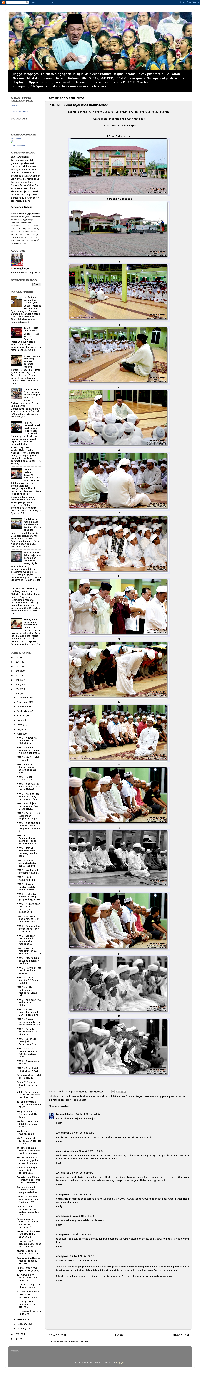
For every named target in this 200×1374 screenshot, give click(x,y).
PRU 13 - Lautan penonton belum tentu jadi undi (27, 863)
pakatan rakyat (177, 1096)
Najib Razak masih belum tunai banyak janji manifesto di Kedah (32, 524)
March (21, 1319)
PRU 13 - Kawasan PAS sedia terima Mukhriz (29, 1002)
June (20, 724)
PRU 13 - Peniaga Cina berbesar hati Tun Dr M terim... (28, 928)
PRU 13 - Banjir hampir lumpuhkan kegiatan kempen (29, 816)
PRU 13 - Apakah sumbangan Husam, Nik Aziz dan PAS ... (29, 750)
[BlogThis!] (116, 1091)
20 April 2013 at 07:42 (82, 1132)
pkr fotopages (57, 1099)
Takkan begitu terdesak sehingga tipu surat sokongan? (28, 1223)
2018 (17, 670)
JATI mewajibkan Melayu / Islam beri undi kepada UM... (28, 1150)
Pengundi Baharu (65, 1114)
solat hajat (80, 1099)
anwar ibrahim (80, 1096)
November (23, 701)
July (19, 720)
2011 (17, 1338)
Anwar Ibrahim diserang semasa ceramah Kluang (32, 361)
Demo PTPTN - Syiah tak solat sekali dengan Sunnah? (32, 393)
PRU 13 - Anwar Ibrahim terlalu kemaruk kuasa (26, 887)
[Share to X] (118, 1091)
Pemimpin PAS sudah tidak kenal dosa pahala (28, 1124)
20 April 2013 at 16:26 (82, 1194)
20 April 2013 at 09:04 (91, 1151)
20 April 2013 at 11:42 (82, 1172)
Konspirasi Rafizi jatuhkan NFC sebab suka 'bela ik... (29, 1244)
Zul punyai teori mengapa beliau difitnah (27, 1304)
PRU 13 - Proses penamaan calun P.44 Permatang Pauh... (27, 1052)
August (21, 715)
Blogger (120, 1362)
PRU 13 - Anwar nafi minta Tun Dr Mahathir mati (27, 740)
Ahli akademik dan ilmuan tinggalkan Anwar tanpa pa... (28, 1160)
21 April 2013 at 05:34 (82, 1215)
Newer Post (57, 1335)
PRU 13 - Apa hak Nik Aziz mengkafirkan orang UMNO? (28, 786)
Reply (59, 1122)
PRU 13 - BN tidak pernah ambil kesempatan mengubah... (26, 939)
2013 (17, 693)
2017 (17, 675)
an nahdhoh (64, 1096)
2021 (17, 661)
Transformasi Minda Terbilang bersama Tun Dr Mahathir (28, 1180)
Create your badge (18, 145)
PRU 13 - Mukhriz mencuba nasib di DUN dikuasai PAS (27, 1012)
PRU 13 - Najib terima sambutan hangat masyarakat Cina (28, 796)
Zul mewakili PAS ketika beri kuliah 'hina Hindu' (27, 1277)
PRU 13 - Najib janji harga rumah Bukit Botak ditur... (28, 806)
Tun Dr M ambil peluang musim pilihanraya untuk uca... (28, 1210)
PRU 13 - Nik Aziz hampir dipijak (26, 878)
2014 (17, 689)
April (20, 733)
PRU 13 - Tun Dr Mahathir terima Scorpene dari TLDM (29, 951)
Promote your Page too (19, 111)
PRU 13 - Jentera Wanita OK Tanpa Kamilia (28, 980)
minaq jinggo (136, 1096)
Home (119, 1335)
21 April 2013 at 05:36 (82, 1234)
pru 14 (69, 1099)
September (23, 711)
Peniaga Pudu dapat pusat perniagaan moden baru (31, 623)
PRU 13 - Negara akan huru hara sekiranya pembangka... (28, 907)
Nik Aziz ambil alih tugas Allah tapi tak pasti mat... (29, 1141)
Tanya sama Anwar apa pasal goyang (28, 1269)
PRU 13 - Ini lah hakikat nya (25, 778)
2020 (17, 666)
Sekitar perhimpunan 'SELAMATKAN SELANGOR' (28, 1234)
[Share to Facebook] (121, 1091)
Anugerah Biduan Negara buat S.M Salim (27, 1114)
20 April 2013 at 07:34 (88, 1114)
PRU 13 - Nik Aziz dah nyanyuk (28, 758)
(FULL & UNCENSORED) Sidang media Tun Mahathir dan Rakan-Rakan (26, 591)
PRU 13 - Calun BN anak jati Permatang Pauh (27, 1041)
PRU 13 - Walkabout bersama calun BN (28, 871)
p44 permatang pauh (156, 1096)
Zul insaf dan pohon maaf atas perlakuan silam (28, 1294)
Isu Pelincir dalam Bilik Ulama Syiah (31, 300)
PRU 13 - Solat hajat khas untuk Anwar (28, 1069)
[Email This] (113, 1091)
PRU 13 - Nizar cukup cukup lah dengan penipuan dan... (28, 960)
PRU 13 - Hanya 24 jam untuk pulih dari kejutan (29, 970)
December (23, 697)
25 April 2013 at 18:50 (82, 1256)
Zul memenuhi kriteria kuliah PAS (29, 1312)
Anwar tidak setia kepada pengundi (27, 1252)
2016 (17, 679)
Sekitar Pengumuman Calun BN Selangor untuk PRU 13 (28, 1094)
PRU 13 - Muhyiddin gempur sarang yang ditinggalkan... (29, 896)
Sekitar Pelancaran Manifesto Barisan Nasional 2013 (28, 1199)
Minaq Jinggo (16, 139)
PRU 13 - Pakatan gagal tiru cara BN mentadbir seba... (28, 919)
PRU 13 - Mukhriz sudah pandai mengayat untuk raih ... (27, 991)
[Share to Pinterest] (124, 1091)
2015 (17, 684)
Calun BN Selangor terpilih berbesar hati (27, 1085)
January (22, 1328)
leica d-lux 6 (120, 1096)
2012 (17, 1334)
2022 (17, 657)
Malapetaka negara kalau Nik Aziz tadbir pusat (28, 1170)
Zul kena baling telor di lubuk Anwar (28, 1286)
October (22, 706)
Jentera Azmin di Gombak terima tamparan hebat (27, 1189)
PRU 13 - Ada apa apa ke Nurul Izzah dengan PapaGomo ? (28, 826)
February (22, 1323)
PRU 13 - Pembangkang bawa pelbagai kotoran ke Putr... (27, 839)
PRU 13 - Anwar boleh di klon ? (28, 1062)
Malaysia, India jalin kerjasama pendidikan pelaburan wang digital (32, 558)
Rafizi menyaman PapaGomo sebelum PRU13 (29, 1104)
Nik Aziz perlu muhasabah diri (26, 1132)
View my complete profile (25, 272)
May (19, 729)
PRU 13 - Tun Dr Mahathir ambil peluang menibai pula (27, 851)
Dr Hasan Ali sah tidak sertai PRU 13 (29, 1076)
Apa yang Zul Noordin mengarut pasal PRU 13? (29, 1260)
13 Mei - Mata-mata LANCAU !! (32, 329)
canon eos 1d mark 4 (100, 1096)
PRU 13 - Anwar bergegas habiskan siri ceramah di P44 (29, 1022)
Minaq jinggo (15, 105)
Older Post (181, 1335)
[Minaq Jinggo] (12, 141)
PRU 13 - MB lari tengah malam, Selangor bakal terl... (26, 768)
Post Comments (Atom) (76, 1341)
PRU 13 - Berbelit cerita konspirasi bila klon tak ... (27, 1031)
